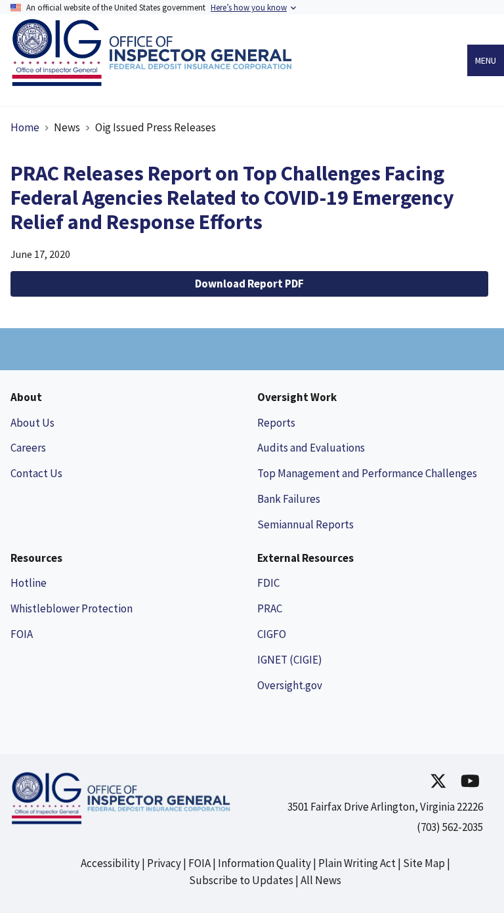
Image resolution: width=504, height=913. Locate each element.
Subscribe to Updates (241, 880)
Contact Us (36, 473)
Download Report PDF (249, 283)
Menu (485, 60)
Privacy (164, 863)
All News (321, 880)
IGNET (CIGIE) (289, 659)
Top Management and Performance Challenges (367, 473)
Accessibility (110, 863)
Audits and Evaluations (311, 447)
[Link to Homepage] (155, 82)
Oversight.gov (289, 685)
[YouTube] (470, 780)
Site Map (424, 863)
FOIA (21, 634)
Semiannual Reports (305, 524)
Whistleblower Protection (71, 608)
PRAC (269, 608)
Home (24, 127)
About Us (32, 422)
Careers (28, 447)
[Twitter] (438, 780)
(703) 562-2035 (450, 827)
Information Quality (264, 863)
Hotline (28, 583)
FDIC (268, 583)
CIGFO (271, 634)
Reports (276, 422)
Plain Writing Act (357, 863)
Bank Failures (288, 499)
